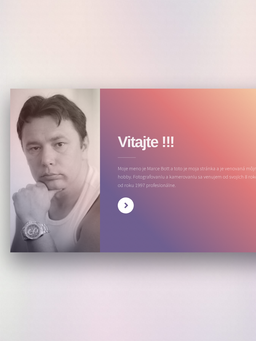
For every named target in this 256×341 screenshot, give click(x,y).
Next (126, 205)
